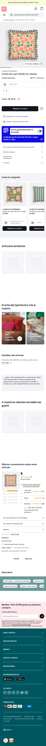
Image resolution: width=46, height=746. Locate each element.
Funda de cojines (9, 20)
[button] (41, 8)
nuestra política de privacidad (21, 625)
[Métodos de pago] (42, 152)
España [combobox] (8, 730)
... (2, 20)
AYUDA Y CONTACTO (9, 633)
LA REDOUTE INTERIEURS (9, 71)
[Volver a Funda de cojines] (4, 26)
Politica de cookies (29, 716)
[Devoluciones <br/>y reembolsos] (42, 157)
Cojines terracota (10, 586)
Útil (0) (16, 559)
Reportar (28, 559)
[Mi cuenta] (35, 8)
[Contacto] (42, 163)
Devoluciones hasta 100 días (23, 5)
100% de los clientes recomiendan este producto (33, 510)
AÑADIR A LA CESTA (20, 109)
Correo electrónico (9, 612)
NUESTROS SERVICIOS (10, 641)
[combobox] (23, 519)
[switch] (26, 131)
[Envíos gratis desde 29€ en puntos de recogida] (42, 147)
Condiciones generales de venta (12, 716)
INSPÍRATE (6, 649)
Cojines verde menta (28, 586)
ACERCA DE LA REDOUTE (10, 658)
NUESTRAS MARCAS (9, 666)
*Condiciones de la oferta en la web (24, 719)
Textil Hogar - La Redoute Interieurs (17, 581)
